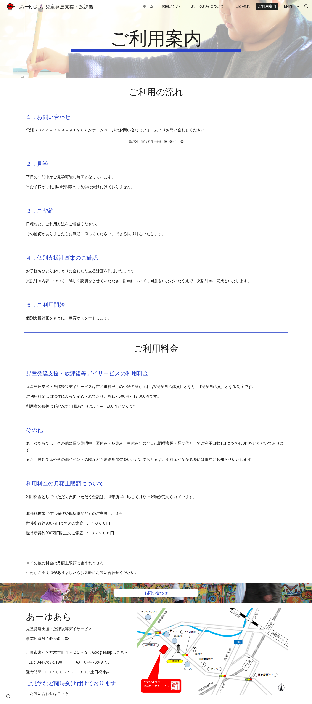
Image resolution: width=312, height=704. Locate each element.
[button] (306, 6)
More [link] (288, 6)
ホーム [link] (148, 6)
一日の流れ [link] (241, 6)
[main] (156, 39)
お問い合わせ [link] (172, 6)
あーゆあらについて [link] (207, 6)
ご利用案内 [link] (267, 6)
